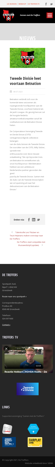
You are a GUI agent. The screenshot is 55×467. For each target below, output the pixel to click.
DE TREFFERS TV (33, 4)
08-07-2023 (18, 91)
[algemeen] (27, 58)
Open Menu (49, 15)
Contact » (6, 324)
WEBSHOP (22, 4)
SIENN (50, 463)
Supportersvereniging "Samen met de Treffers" (23, 416)
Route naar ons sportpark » (14, 296)
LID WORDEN (12, 4)
